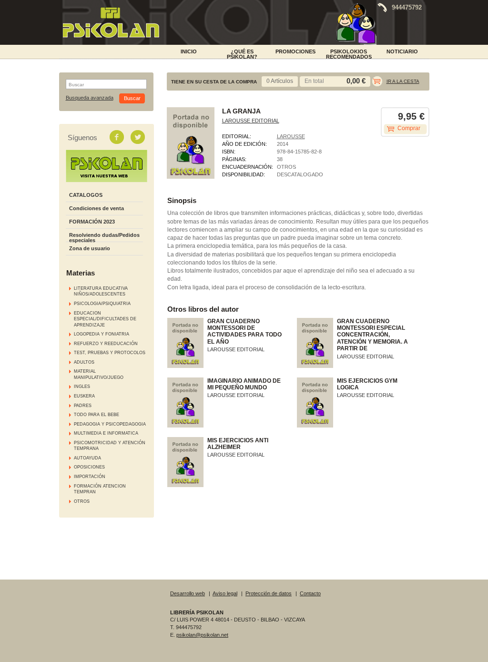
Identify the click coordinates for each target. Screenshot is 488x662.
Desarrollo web (187, 593)
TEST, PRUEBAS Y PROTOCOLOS (109, 352)
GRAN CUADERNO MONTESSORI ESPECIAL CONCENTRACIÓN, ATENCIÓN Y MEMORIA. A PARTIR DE (372, 335)
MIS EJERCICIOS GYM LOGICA (367, 384)
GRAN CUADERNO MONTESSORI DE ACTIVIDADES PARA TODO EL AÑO (244, 331)
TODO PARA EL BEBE (96, 414)
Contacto (310, 593)
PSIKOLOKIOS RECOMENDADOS (349, 53)
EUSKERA (84, 396)
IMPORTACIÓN (89, 476)
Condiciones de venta (96, 208)
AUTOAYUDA (87, 458)
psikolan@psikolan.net (202, 635)
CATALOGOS (85, 195)
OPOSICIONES (89, 467)
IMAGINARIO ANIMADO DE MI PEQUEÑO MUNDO (244, 384)
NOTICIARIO (402, 51)
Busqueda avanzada (89, 98)
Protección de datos (268, 593)
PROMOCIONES (295, 51)
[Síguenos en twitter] (139, 137)
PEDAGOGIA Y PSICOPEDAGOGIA (110, 424)
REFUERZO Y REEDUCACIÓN (106, 343)
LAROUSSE (291, 136)
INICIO (189, 51)
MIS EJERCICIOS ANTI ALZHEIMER (237, 443)
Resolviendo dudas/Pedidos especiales (104, 237)
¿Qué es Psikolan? (242, 53)
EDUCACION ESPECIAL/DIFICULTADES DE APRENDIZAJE (105, 319)
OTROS (82, 501)
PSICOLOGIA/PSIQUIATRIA (102, 303)
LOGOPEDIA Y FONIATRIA (101, 334)
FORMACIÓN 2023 (92, 221)
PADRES (83, 405)
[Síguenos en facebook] (118, 137)
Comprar (408, 128)
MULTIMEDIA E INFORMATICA (106, 433)
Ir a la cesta (402, 81)
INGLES (82, 386)
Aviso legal (225, 593)
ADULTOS (84, 362)
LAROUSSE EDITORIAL (250, 120)
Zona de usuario (89, 248)
